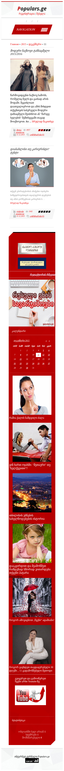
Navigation (26, 29)
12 (43, 355)
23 (27, 364)
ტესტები (20, 211)
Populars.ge (32, 8)
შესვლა (40, 13)
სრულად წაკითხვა (43, 121)
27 (49, 364)
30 (27, 368)
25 (38, 364)
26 (43, 364)
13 (49, 355)
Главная (14, 44)
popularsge (20, 132)
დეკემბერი (35, 44)
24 (33, 364)
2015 (23, 44)
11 (38, 355)
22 (21, 364)
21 (15, 364)
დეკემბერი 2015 (22, 341)
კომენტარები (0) (37, 135)
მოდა (18, 130)
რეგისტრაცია (27, 13)
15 (21, 359)
